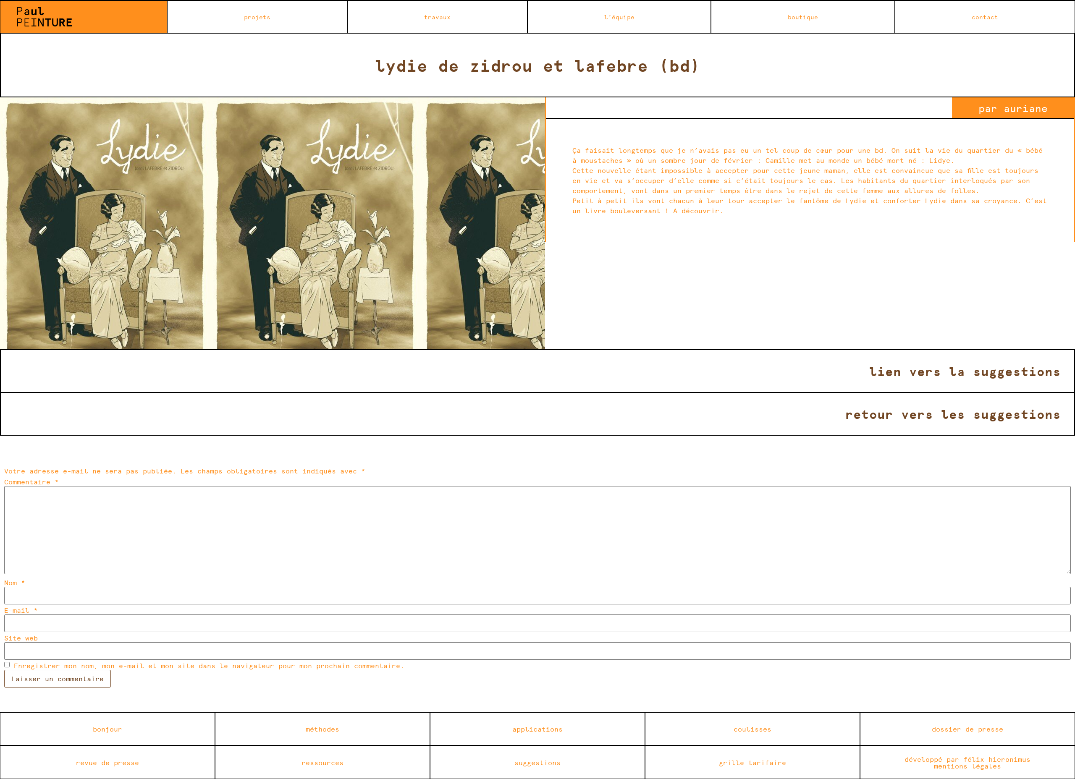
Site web (21, 638)
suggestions (537, 762)
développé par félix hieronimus (967, 759)
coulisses (752, 729)
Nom (14, 582)
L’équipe (619, 17)
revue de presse (107, 762)
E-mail (21, 610)
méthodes (322, 729)
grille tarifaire (752, 762)
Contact (985, 17)
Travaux (437, 17)
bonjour (107, 729)
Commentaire (31, 481)
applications (537, 729)
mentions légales (967, 766)
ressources (322, 762)
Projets (257, 17)
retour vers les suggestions (953, 414)
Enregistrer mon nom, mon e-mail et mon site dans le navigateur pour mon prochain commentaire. (209, 665)
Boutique (803, 17)
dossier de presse (967, 729)
